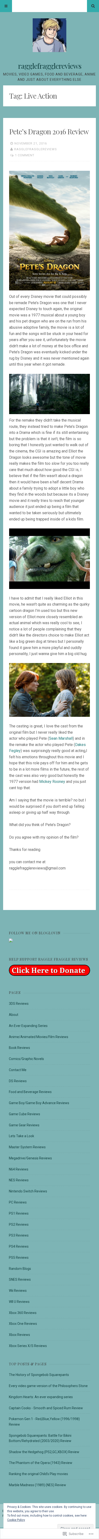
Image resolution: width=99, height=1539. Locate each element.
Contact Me (17, 1070)
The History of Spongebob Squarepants (39, 1375)
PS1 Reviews (19, 1213)
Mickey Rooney (52, 781)
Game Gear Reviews (24, 1125)
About (13, 1015)
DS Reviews (18, 1081)
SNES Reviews (20, 1279)
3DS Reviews (19, 1003)
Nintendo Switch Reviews (28, 1191)
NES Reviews (19, 1180)
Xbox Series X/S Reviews (28, 1346)
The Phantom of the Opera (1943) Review (40, 1463)
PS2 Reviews (19, 1224)
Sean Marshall (61, 738)
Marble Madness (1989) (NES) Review (37, 1485)
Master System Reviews (27, 1147)
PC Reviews (18, 1202)
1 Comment (24, 155)
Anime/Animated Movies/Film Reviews (38, 1037)
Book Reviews (19, 1048)
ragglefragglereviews (49, 66)
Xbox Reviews (19, 1335)
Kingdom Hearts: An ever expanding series (41, 1397)
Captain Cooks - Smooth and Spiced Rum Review (46, 1408)
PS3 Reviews (19, 1235)
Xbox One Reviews (23, 1324)
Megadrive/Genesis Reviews (30, 1158)
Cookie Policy (16, 1520)
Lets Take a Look (21, 1136)
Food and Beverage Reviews (30, 1092)
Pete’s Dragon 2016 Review (49, 131)
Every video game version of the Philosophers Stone (48, 1386)
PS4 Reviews (19, 1246)
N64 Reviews (18, 1169)
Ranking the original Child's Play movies (38, 1474)
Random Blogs (20, 1269)
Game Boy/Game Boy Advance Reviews (39, 1103)
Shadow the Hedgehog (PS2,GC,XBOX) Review (44, 1452)
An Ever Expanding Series (28, 1026)
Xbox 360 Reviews (23, 1313)
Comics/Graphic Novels (26, 1059)
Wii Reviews (18, 1291)
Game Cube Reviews (24, 1114)
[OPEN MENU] (6, 6)
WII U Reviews (19, 1302)
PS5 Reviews (19, 1257)
